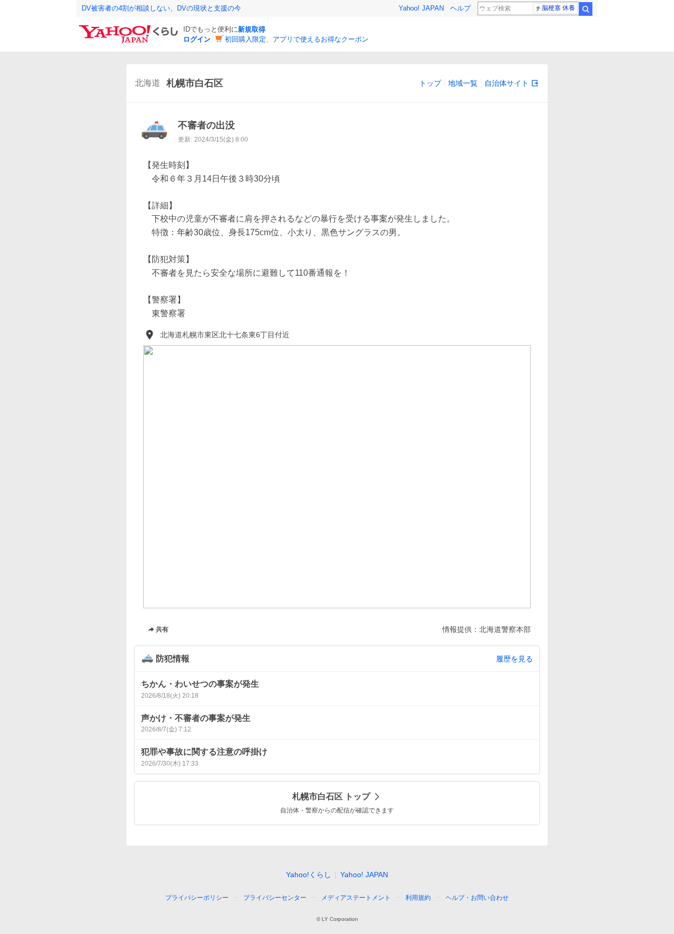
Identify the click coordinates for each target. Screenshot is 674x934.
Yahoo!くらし (308, 874)
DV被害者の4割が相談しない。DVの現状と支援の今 (161, 8)
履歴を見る (514, 659)
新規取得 (251, 29)
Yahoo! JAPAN (421, 8)
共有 (162, 629)
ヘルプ (460, 8)
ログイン (197, 39)
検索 (585, 9)
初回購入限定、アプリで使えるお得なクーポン (297, 39)
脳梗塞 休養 (558, 8)
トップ (430, 83)
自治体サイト (506, 83)
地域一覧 (463, 83)
